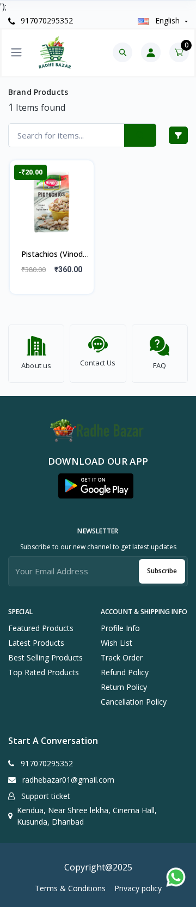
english (167, 20)
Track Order (122, 657)
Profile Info (120, 628)
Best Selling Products (45, 657)
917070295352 (46, 20)
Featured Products (41, 628)
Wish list (116, 643)
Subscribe (162, 570)
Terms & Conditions (70, 888)
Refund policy (125, 672)
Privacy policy (138, 888)
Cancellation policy (134, 701)
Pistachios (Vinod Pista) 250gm (52, 255)
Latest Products (36, 643)
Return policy (124, 687)
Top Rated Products (43, 672)
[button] (95, 485)
